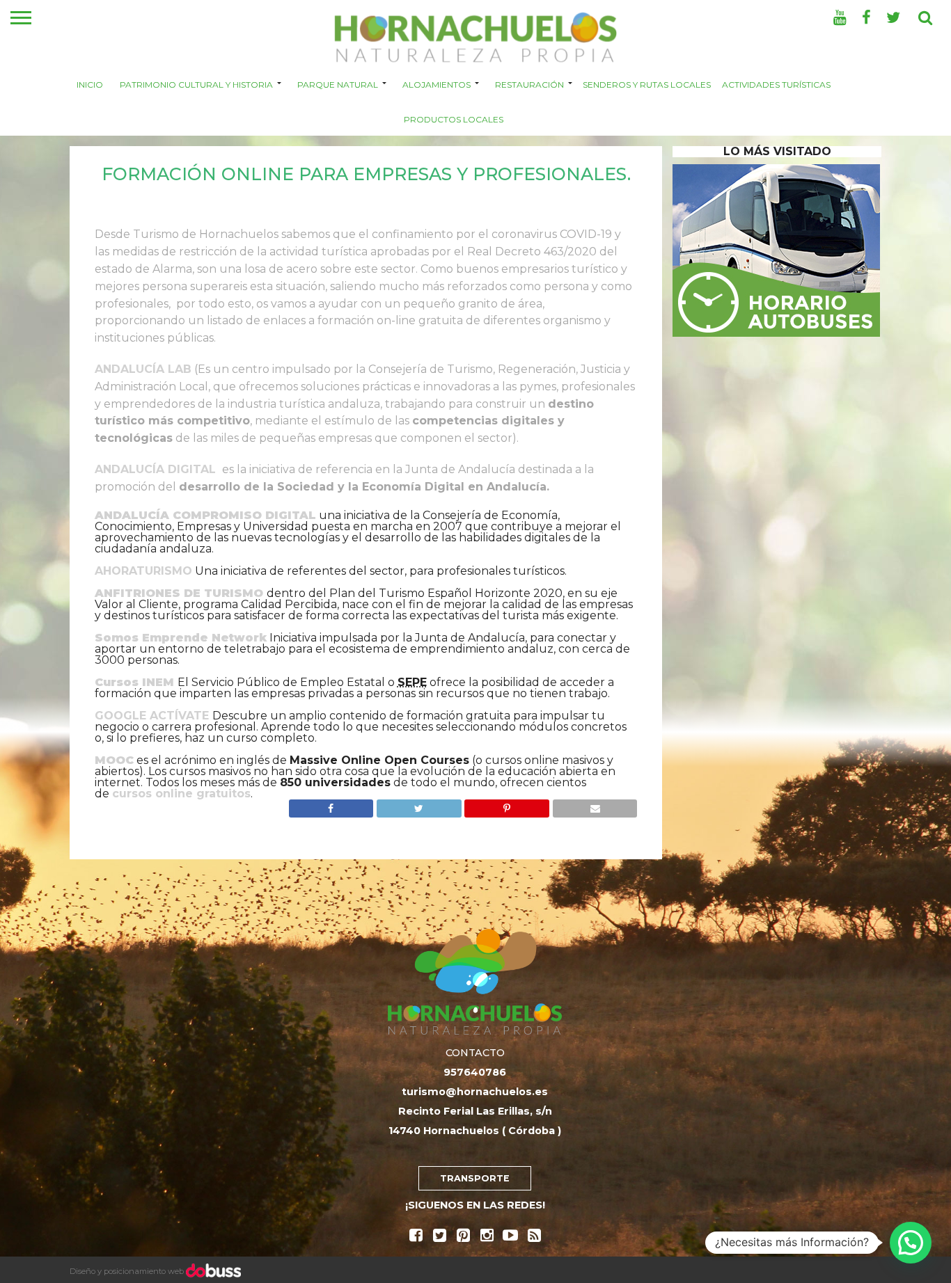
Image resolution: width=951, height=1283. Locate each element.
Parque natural (337, 84)
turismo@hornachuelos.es (475, 1091)
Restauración (529, 84)
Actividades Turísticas (776, 84)
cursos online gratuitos (181, 793)
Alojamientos (436, 84)
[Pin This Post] (506, 804)
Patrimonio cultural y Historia (196, 84)
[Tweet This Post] (418, 804)
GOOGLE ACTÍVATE (152, 715)
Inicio (90, 84)
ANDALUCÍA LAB (143, 369)
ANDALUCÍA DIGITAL (155, 469)
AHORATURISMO (143, 570)
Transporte (475, 1178)
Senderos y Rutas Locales (647, 84)
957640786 (474, 1072)
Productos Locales (453, 118)
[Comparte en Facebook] (331, 804)
